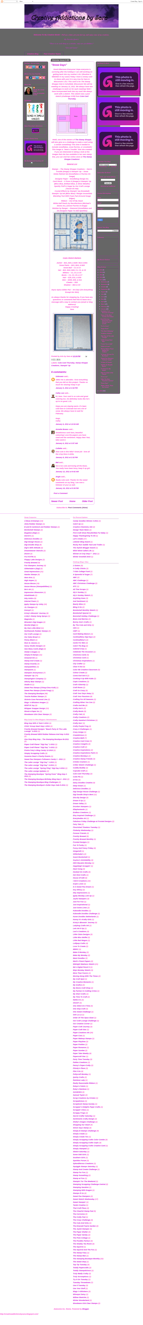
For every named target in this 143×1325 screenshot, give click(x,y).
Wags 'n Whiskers (80, 1291)
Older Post (87, 501)
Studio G (28, 685)
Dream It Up (78, 801)
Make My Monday (80, 955)
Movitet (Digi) (29, 625)
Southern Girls (79, 1158)
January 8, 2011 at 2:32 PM (67, 457)
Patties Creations (80, 1062)
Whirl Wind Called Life (82, 551)
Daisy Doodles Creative (82, 783)
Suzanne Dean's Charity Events (37, 756)
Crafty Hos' (77, 723)
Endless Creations (80, 812)
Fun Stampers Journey (33, 566)
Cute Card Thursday (66, 363)
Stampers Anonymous (33, 673)
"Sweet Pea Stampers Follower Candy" (107, 359)
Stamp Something (80, 1175)
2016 (101, 270)
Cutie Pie (76, 777)
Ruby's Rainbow (79, 1089)
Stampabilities (30, 667)
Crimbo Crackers (80, 762)
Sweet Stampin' (79, 1202)
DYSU (75, 780)
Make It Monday (79, 952)
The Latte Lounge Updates (35, 771)
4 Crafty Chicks (79, 568)
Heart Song (77, 869)
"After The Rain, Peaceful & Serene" (107, 379)
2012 (101, 277)
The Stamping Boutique (34, 693)
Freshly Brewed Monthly (83, 839)
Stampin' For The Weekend (84, 1181)
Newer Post (57, 501)
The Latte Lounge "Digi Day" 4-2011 (39, 765)
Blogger (85, 1309)
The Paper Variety (80, 1235)
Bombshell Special (81, 613)
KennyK (27, 610)
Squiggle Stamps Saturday (84, 1166)
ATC (74, 586)
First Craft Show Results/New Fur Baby (89, 533)
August (103, 291)
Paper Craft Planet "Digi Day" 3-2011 (39, 747)
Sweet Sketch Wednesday (83, 1199)
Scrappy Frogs (79, 1113)
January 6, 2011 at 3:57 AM (67, 443)
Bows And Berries (80, 619)
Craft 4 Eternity (79, 685)
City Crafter (77, 664)
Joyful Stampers (80, 899)
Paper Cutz (77, 1036)
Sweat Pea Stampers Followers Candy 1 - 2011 (43, 759)
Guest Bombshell (80, 857)
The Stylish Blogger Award (84, 548)
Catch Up (77, 524)
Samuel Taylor (79, 1095)
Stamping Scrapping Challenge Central (89, 1184)
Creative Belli (78, 738)
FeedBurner (111, 186)
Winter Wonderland (81, 1300)
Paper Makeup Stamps (82, 1039)
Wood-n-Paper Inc (31, 711)
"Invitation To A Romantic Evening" (107, 311)
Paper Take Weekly (81, 1053)
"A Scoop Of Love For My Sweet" (107, 355)
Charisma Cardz (79, 655)
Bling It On (77, 607)
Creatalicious (78, 735)
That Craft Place (79, 1208)
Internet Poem (30, 601)
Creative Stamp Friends (83, 759)
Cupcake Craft (79, 771)
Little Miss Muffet (80, 937)
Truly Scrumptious (80, 1277)
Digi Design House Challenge (85, 792)
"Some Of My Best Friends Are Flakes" (107, 315)
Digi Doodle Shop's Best (83, 795)
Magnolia (28, 619)
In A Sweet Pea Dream (82, 887)
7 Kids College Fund (81, 571)
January (103, 309)
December (104, 282)
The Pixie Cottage (80, 1238)
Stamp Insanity (30, 664)
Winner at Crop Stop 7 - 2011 (85, 554)
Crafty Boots (78, 711)
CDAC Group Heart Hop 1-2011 (37, 726)
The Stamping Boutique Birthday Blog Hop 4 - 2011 (45, 779)
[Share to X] (56, 360)
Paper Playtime (79, 1042)
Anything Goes (79, 598)
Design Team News (81, 530)
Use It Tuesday (79, 1285)
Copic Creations (79, 682)
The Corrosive (79, 1214)
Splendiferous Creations (83, 1163)
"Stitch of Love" (105, 346)
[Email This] (52, 360)
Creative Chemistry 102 (82, 527)
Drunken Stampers (81, 806)
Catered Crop (78, 649)
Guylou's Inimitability (82, 860)
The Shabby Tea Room (82, 1244)
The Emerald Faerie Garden (84, 1226)
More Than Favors (80, 973)
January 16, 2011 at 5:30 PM (67, 488)
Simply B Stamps (31, 655)
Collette (59, 448)
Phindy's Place (79, 1068)
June (102, 296)
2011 (101, 279)
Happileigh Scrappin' (81, 866)
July (102, 294)
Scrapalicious (78, 1101)
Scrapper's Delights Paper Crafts (86, 1107)
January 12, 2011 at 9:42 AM (67, 472)
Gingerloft (77, 851)
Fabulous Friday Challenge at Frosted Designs (92, 821)
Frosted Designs (80, 842)
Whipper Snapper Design (34, 708)
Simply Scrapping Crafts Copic (86, 1143)
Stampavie (28, 670)
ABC (75, 577)
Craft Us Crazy (79, 690)
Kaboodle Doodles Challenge (85, 914)
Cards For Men (79, 643)
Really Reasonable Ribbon (84, 1083)
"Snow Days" (104, 383)
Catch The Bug (79, 646)
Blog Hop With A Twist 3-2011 (36, 723)
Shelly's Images (30, 652)
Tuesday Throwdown (81, 1282)
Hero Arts (28, 577)
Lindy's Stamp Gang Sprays (35, 616)
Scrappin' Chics (79, 1110)
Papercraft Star (79, 1056)
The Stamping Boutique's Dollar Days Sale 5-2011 (44, 785)
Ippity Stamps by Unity (33, 604)
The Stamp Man (79, 1256)
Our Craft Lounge (31, 634)
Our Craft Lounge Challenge (84, 1021)
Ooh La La (77, 1015)
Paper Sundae (79, 1050)
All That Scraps (79, 589)
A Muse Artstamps (31, 521)
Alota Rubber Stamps (33, 524)
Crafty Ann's (78, 708)
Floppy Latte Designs (33, 560)
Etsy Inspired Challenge (83, 815)
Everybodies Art (79, 818)
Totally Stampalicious (82, 1271)
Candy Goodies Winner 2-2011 (85, 521)
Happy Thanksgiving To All (84, 536)
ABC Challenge (79, 580)
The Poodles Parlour (81, 1241)
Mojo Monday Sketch (81, 970)
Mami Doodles (79, 958)
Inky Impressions (80, 893)
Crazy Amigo (78, 732)
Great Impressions (32, 572)
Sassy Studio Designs (33, 646)
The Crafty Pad (79, 1217)
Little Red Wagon (80, 940)
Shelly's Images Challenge (84, 1122)
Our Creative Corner (81, 1024)
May (102, 299)
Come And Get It (80, 676)
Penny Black (29, 640)
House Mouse (30, 583)
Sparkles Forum (79, 1161)
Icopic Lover (78, 884)
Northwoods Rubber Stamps (36, 631)
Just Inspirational (80, 905)
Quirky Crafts (78, 1077)
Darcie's (27, 536)
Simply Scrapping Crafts (34, 753)
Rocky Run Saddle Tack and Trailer (87, 545)
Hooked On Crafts (80, 872)
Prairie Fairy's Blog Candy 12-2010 (38, 750)
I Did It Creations (80, 881)
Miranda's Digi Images (33, 622)
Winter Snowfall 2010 (81, 557)
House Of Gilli (79, 878)
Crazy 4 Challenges (81, 729)
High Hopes (29, 580)
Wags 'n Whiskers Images (35, 702)
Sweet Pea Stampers (81, 1196)
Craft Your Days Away (82, 693)
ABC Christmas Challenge (84, 583)
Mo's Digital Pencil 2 (81, 967)
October (103, 287)
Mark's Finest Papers (81, 961)
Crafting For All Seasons (83, 699)
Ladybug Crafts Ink (81, 926)
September (104, 289)
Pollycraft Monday (80, 1074)
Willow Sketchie (79, 1297)
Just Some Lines (80, 908)
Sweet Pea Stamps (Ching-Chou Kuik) (40, 688)
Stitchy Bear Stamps (32, 682)
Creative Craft (78, 747)
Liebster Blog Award (81, 542)
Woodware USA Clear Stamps (36, 714)
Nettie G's (77, 1000)
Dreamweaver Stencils (33, 551)
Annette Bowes (62, 429)
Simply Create (79, 1134)
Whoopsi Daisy (79, 1294)
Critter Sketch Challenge (83, 765)
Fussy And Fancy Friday (83, 848)
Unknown (60, 376)
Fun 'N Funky (78, 845)
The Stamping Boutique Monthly (86, 1259)
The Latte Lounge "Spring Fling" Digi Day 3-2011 (44, 768)
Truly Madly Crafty (80, 1274)
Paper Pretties (79, 1044)
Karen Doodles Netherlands (84, 917)
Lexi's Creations (79, 931)
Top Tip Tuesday (80, 1265)
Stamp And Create (31, 661)
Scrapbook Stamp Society (84, 1104)
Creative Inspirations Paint (84, 753)
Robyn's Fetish (79, 1086)
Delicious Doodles (31, 539)
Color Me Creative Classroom (85, 670)
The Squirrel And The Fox (83, 1250)
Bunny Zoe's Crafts (81, 622)
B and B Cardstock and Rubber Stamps (40, 527)
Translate (113, 166)
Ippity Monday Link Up (82, 896)
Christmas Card (79, 658)
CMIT (75, 631)
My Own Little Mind (32, 628)
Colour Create (79, 673)
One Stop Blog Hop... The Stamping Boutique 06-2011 (46, 739)
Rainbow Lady (79, 1080)
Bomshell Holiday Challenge (85, 616)
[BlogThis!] (54, 360)
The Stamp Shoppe (83, 140)
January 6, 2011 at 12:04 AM (67, 424)
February (104, 306)
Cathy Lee (60, 393)
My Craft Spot (78, 979)
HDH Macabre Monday (82, 863)
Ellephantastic (79, 809)
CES (75, 628)
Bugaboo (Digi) (30, 533)
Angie (58, 477)
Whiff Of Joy (29, 705)
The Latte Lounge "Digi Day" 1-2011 (39, 762)
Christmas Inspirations (82, 661)
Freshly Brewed (30, 563)
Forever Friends (79, 833)
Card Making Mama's (81, 634)
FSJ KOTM (28, 557)
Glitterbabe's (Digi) (32, 569)
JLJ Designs (29, 607)
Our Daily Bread (31, 637)
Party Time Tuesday (81, 1059)
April (102, 301)
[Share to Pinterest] (60, 360)
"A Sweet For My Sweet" (106, 369)
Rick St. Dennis (30, 643)
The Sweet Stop (79, 1262)
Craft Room (77, 687)
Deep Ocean (78, 786)
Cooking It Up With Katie (83, 679)
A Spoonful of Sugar (81, 574)
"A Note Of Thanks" (106, 362)
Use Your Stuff (79, 1288)
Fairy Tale (77, 824)
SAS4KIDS (77, 1092)
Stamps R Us (78, 1193)
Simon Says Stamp (81, 1128)
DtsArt (27, 554)
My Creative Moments (82, 982)
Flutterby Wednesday (82, 830)
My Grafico (77, 985)
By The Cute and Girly (82, 625)
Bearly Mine (78, 604)
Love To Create (79, 946)
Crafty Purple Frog (80, 726)
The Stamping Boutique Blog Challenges (41, 782)
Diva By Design (79, 798)
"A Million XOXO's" (106, 333)
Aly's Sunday (78, 592)
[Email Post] (85, 356)
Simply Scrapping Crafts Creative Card (89, 1146)
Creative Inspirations (81, 750)
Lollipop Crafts (79, 943)
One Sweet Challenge (82, 1012)
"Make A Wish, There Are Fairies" (107, 386)
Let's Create (78, 539)
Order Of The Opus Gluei (83, 1018)
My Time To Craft (80, 997)
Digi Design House (32, 542)
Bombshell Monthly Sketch (84, 610)
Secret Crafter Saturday (83, 1116)
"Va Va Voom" (105, 326)
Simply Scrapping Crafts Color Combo (89, 1140)
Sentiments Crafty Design (83, 1119)
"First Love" (104, 376)
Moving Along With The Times (85, 976)
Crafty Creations (80, 717)
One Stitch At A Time (81, 1006)
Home (72, 501)
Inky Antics (29, 598)
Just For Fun (78, 902)
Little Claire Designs (81, 934)
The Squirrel (78, 1247)
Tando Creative (79, 1205)
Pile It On (77, 1071)
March (103, 304)
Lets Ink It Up (78, 928)
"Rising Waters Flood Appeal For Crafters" (107, 350)
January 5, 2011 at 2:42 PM (67, 388)
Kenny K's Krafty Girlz (82, 919)
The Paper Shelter (80, 1232)
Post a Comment (61, 493)
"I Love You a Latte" (107, 344)
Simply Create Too (80, 1137)
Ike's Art (27, 589)
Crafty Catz (77, 714)
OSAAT (76, 1003)
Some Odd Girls (79, 1155)
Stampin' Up (65, 365)
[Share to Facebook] (58, 360)
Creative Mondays (80, 756)
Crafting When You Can (82, 702)
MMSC (75, 949)
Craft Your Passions (81, 696)
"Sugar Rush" (105, 328)
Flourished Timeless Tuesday (85, 827)
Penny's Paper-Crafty (82, 1065)
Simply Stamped (80, 1149)
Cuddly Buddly (79, 768)
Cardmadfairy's (79, 640)
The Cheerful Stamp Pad (83, 1211)
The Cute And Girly (81, 1223)
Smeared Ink (29, 658)
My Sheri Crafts (79, 994)
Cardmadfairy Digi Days (83, 637)
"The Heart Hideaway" (107, 331)
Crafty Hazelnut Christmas (84, 720)
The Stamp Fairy (80, 1253)
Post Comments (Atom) (78, 508)
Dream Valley (78, 803)
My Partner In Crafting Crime (85, 991)
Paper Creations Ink (81, 1033)
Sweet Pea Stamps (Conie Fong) (37, 690)
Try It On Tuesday (80, 1279)
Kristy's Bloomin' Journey (35, 613)
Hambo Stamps (30, 574)
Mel (57, 462)
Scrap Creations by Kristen (84, 1098)
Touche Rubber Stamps (34, 696)
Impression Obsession (33, 592)
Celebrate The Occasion (83, 652)
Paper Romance (79, 1047)
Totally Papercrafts (81, 1268)
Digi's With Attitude (32, 548)
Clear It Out (77, 667)
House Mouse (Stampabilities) (36, 586)
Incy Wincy (77, 890)
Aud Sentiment (79, 601)
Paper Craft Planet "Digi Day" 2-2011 (39, 744)
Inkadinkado (29, 595)
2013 (101, 275)
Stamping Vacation (81, 1187)
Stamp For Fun (79, 1172)
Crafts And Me (79, 705)
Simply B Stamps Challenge (84, 1131)
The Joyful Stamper (81, 1229)
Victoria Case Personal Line (35, 699)
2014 (101, 272)
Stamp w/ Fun (78, 1178)
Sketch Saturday (80, 1152)
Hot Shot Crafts (79, 875)
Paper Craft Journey (81, 1027)
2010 (101, 391)
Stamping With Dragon (82, 1190)
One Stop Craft (79, 1009)
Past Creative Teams (52, 54)
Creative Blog (32, 54)
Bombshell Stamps (32, 530)
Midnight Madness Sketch (83, 964)
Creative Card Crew (81, 741)
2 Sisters (76, 566)
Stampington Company (33, 679)
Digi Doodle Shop (31, 545)
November (104, 284)
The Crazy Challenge (81, 1220)
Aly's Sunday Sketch (81, 595)
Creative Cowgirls (80, 744)
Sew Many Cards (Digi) (33, 649)
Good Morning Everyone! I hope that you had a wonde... (106, 321)
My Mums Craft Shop (81, 988)
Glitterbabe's (78, 854)
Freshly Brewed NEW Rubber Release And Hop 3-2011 (46, 734)
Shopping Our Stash (81, 1125)
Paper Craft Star (79, 1030)
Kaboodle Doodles (80, 911)
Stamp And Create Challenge (85, 1169)
